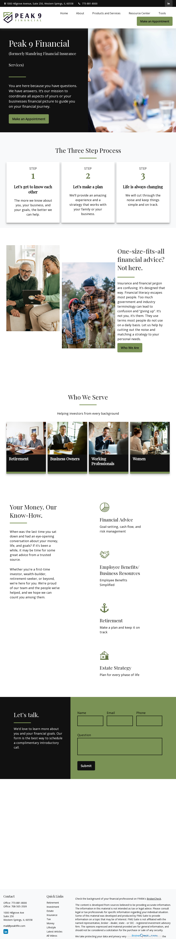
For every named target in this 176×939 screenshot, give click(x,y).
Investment (53, 906)
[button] (64, 13)
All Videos (52, 935)
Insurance (52, 915)
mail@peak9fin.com (14, 925)
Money (50, 923)
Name (81, 713)
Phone (141, 713)
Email (111, 713)
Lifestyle (51, 927)
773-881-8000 (89, 3)
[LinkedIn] (169, 3)
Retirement (53, 902)
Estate (50, 911)
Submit (86, 766)
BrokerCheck (154, 898)
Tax (49, 919)
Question (84, 735)
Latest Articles (54, 931)
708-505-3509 (19, 906)
